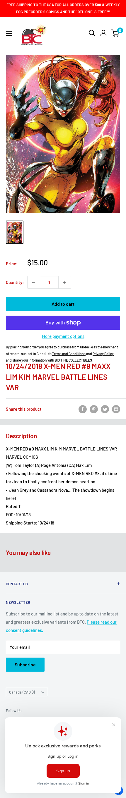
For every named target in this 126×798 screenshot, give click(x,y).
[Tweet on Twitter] (105, 409)
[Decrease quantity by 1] (34, 282)
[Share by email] (116, 409)
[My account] (103, 33)
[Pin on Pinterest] (94, 409)
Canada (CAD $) (22, 692)
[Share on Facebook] (83, 409)
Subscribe (25, 664)
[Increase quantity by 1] (65, 282)
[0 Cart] (115, 33)
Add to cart (63, 304)
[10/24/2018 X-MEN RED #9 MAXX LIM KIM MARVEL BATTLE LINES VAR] (14, 232)
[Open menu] (9, 33)
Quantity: (15, 282)
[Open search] (92, 33)
